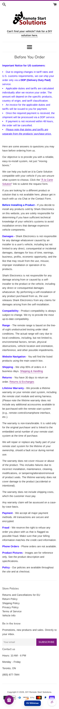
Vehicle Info (8, 615)
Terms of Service (11, 611)
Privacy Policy (10, 607)
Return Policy (10, 599)
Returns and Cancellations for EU (21, 594)
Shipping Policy (11, 603)
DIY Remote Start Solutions (38, 692)
